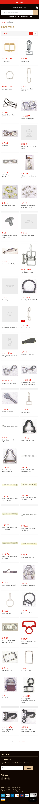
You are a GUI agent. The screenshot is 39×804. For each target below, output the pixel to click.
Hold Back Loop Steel (9, 585)
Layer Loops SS (26, 671)
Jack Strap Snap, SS (8, 613)
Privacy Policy (17, 787)
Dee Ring (5, 300)
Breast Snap (25, 61)
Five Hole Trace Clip (27, 354)
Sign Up (28, 768)
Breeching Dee (7, 89)
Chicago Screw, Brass (8, 205)
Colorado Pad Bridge (8, 264)
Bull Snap (5, 145)
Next (23, 742)
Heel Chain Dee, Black (28, 440)
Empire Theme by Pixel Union (9, 791)
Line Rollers (6, 698)
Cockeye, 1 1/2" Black (27, 235)
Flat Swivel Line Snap (9, 383)
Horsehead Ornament (28, 586)
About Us (9, 787)
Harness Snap (25, 412)
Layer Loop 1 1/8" (7, 670)
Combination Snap (27, 272)
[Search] (35, 12)
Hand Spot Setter (7, 412)
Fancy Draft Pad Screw (9, 356)
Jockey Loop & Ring (27, 613)
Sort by (4, 33)
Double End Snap (26, 328)
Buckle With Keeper (27, 118)
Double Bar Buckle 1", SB (9, 327)
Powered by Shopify (22, 791)
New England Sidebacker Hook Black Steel (28, 700)
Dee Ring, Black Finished (29, 300)
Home (3, 22)
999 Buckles (6, 61)
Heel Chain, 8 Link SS (27, 557)
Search (3, 787)
